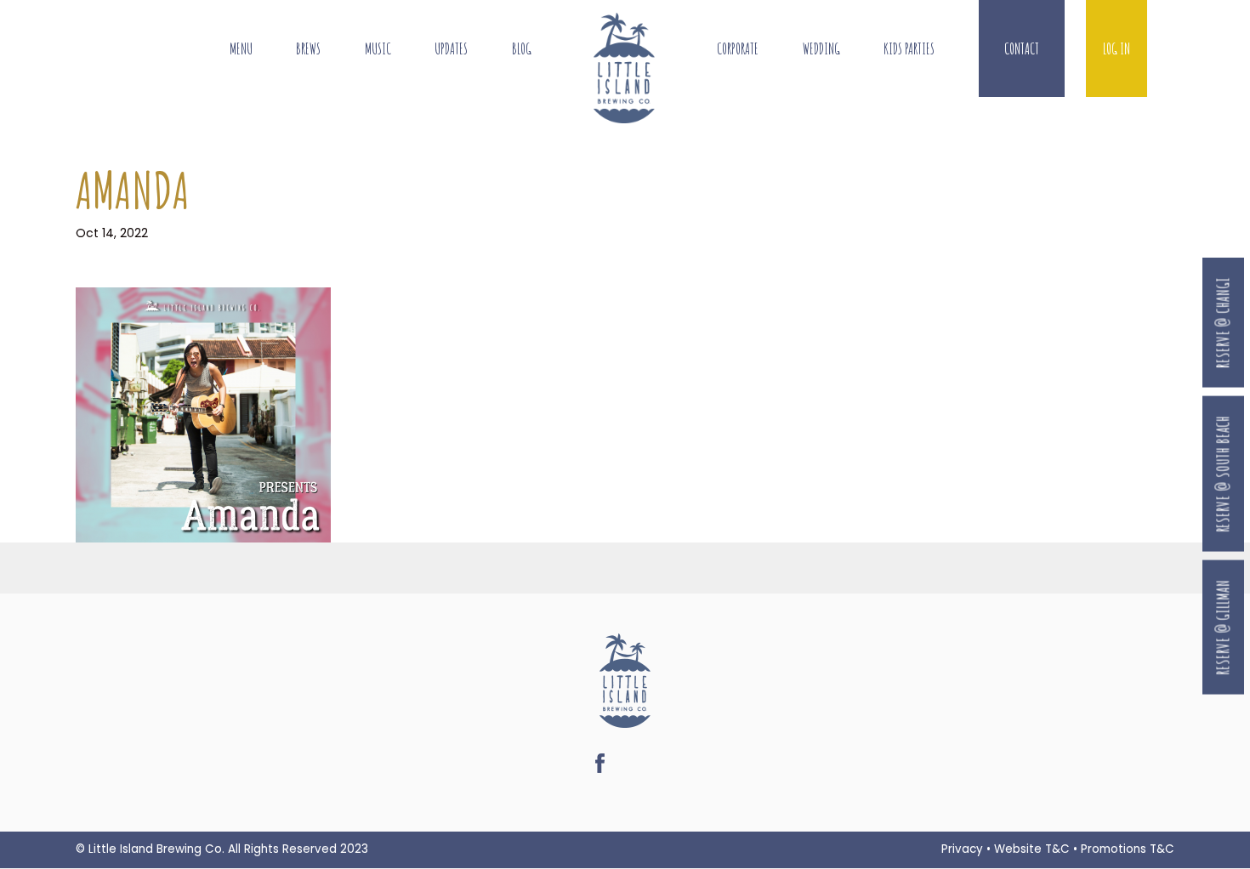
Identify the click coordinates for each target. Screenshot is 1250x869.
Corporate (738, 49)
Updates (451, 49)
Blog (521, 49)
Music (378, 49)
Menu (241, 49)
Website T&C (1032, 849)
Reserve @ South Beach (1223, 473)
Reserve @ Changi (1223, 322)
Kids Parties (909, 49)
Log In (1116, 49)
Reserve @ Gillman (1223, 627)
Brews (308, 49)
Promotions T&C (1127, 849)
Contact (1021, 49)
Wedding (821, 49)
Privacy (962, 849)
